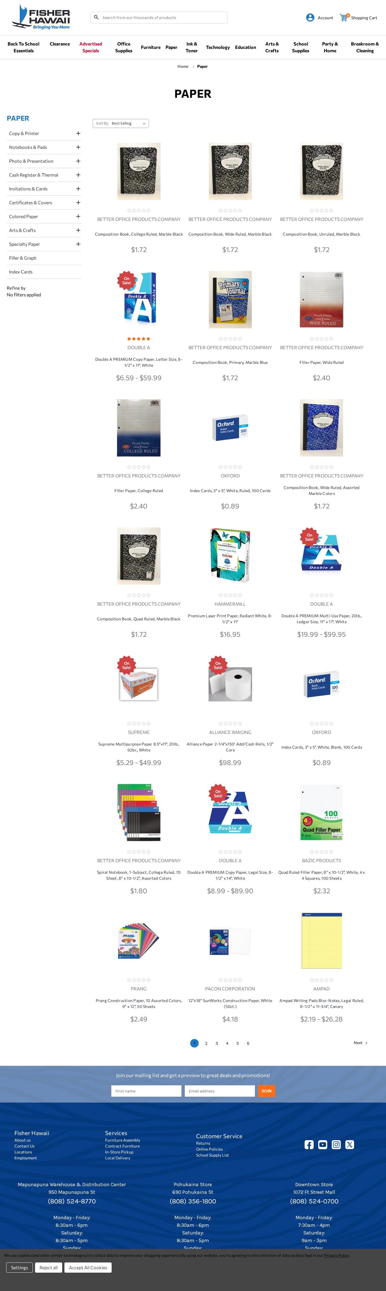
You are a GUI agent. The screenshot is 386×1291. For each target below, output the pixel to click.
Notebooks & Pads (28, 147)
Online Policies (209, 1149)
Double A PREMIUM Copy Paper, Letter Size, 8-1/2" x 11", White (139, 362)
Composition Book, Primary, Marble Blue (230, 362)
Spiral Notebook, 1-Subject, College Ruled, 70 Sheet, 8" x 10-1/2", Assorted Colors (139, 875)
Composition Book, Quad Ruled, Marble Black (139, 618)
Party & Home (330, 47)
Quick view (139, 166)
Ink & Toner (192, 47)
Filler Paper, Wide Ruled (322, 362)
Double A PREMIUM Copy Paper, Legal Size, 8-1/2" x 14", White (230, 875)
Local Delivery (117, 1157)
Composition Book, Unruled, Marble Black (321, 234)
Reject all (49, 1267)
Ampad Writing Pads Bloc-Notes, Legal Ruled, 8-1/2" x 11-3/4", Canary (321, 1003)
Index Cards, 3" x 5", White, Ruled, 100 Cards (230, 490)
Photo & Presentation (31, 161)
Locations (23, 1151)
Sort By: (102, 123)
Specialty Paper (24, 244)
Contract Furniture (122, 1146)
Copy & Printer (24, 133)
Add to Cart (138, 181)
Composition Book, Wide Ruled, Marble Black (230, 234)
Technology (218, 47)
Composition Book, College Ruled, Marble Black (139, 234)
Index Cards (20, 271)
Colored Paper (23, 216)
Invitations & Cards (28, 188)
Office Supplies (123, 47)
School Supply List (212, 1155)
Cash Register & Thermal (33, 174)
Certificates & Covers (30, 202)
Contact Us (24, 1146)
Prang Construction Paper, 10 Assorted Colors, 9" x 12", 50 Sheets (139, 1003)
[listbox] (130, 123)
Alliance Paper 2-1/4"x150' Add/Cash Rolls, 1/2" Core (230, 747)
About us (22, 1140)
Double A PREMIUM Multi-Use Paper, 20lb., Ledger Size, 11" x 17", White (321, 618)
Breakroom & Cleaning (365, 47)
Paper (171, 47)
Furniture (151, 47)
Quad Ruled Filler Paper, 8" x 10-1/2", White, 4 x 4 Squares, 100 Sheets (321, 875)
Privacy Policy (336, 1255)
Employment (25, 1157)
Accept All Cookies (88, 1267)
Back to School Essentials (23, 47)
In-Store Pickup (119, 1151)
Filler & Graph (22, 257)
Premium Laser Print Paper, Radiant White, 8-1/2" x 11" (230, 618)
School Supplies (300, 47)
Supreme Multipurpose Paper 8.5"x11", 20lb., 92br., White (138, 747)
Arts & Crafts (272, 47)
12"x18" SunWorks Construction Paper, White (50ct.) (230, 1003)
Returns (203, 1143)
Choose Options (139, 309)
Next (358, 1042)
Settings (19, 1267)
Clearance (60, 43)
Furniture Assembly (122, 1140)
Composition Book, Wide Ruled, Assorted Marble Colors (322, 490)
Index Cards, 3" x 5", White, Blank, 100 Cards (321, 747)
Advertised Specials (90, 47)
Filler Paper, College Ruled (138, 490)
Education (245, 47)
